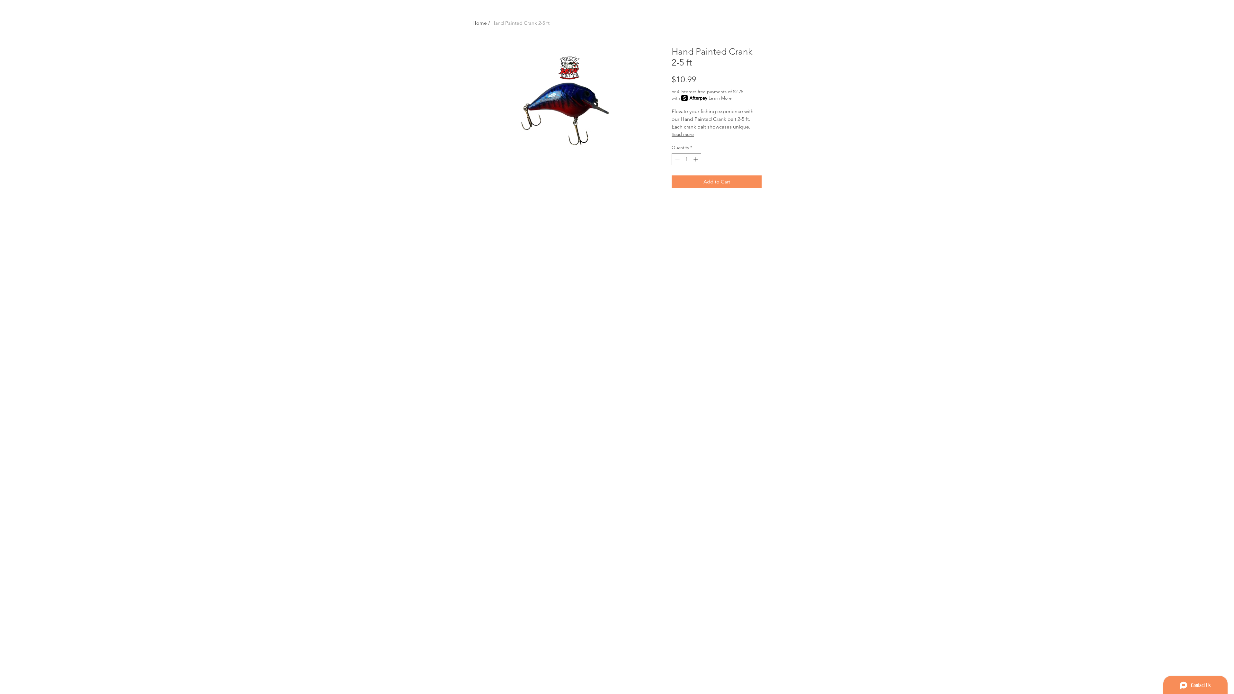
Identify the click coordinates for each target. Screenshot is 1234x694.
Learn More (720, 98)
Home (479, 23)
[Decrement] (677, 159)
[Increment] (696, 159)
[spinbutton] (686, 159)
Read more (683, 134)
